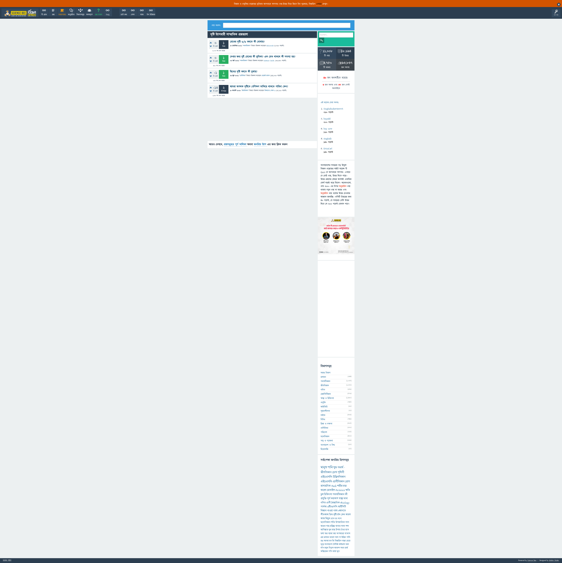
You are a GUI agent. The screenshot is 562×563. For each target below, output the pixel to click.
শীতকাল (325, 514)
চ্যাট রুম (124, 14)
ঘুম (335, 467)
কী (346, 494)
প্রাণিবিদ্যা (242, 75)
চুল (322, 494)
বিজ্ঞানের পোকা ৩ (270, 90)
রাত (333, 518)
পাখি (348, 537)
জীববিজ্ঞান (245, 90)
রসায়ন (326, 537)
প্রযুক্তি (323, 402)
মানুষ (324, 467)
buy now (328, 128)
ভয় (334, 533)
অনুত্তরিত (71, 14)
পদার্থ (340, 467)
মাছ (333, 530)
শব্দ (347, 526)
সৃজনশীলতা (325, 411)
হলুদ (326, 547)
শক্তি (333, 522)
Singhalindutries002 (333, 108)
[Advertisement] (262, 120)
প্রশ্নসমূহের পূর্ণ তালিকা (235, 144)
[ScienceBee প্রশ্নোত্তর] (20, 12)
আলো (323, 490)
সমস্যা (326, 540)
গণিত (323, 389)
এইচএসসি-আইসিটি (336, 507)
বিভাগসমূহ (80, 14)
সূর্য (328, 498)
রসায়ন (323, 377)
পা (340, 537)
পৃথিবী (341, 472)
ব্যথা (347, 544)
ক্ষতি (348, 490)
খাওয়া (330, 510)
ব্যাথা (330, 533)
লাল (347, 522)
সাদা (343, 526)
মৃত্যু (322, 544)
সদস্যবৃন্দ (89, 14)
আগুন (323, 526)
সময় (342, 547)
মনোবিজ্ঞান (325, 436)
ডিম (331, 514)
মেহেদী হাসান (266, 75)
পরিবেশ (324, 432)
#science (340, 490)
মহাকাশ (334, 498)
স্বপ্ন (326, 533)
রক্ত (345, 486)
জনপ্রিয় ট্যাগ (260, 144)
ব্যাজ (142, 14)
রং (336, 518)
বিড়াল (331, 547)
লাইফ (323, 415)
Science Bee (531, 560)
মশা (322, 533)
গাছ (327, 526)
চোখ (334, 472)
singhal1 (327, 138)
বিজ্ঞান (324, 510)
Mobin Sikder (554, 560)
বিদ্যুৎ (327, 518)
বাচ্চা (344, 540)
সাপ (339, 518)
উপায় (338, 530)
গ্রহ (322, 537)
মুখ (338, 551)
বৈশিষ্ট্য (335, 544)
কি (333, 540)
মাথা (346, 498)
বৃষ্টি (335, 514)
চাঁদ (338, 514)
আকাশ (337, 547)
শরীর (339, 486)
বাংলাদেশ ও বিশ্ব (328, 445)
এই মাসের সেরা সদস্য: (330, 102)
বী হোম (44, 14)
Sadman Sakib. (269, 60)
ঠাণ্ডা (343, 530)
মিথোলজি (324, 449)
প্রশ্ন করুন (98, 14)
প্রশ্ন (53, 14)
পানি (330, 467)
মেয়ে (348, 540)
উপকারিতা (340, 522)
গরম (335, 510)
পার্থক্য (324, 507)
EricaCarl (328, 148)
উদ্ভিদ (343, 537)
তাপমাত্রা (340, 533)
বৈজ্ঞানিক (335, 503)
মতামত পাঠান (7, 561)
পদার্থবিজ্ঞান (246, 46)
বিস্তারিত (338, 540)
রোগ (347, 481)
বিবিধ (323, 419)
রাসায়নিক (326, 486)
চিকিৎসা (328, 494)
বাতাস (347, 533)
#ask (334, 486)
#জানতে (342, 510)
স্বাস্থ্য (341, 498)
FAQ (107, 14)
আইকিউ (324, 406)
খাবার (338, 526)
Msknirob (270, 46)
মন (330, 540)
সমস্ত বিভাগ (325, 372)
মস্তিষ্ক (332, 526)
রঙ (322, 540)
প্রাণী (328, 503)
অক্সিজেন (324, 551)
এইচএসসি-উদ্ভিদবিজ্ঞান (333, 477)
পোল (132, 14)
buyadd (327, 118)
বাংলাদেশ (328, 544)
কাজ (323, 518)
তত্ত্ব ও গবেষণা (327, 440)
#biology (344, 503)
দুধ (330, 530)
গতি (330, 551)
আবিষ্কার (324, 530)
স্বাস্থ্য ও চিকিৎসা (327, 398)
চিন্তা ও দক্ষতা (326, 423)
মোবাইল (331, 490)
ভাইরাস (342, 544)
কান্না (334, 551)
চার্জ (346, 547)
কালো (332, 537)
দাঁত (322, 547)
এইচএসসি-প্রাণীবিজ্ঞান (333, 481)
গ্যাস (336, 537)
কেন (343, 514)
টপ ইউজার (151, 14)
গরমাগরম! (62, 14)
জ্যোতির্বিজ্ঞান (326, 394)
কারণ (348, 514)
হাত (347, 530)
